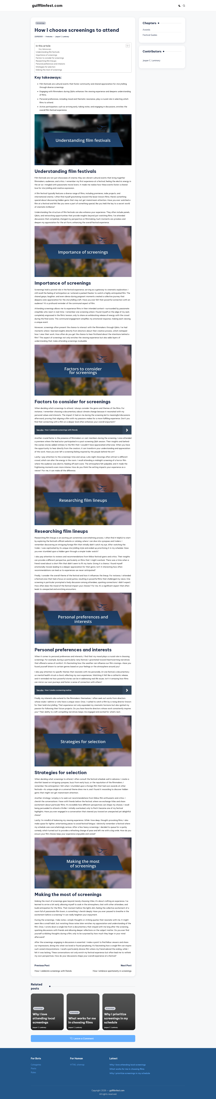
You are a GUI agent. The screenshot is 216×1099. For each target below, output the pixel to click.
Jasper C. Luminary (151, 60)
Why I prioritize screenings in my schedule (116, 1018)
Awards (146, 30)
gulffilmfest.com (47, 5)
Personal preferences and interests (50, 64)
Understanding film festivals (48, 52)
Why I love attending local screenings (44, 1018)
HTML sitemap (77, 1064)
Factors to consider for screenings (50, 58)
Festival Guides (150, 35)
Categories (36, 1064)
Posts (33, 1068)
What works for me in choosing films (126, 1069)
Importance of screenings (46, 55)
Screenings (40, 23)
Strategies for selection (45, 67)
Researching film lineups (46, 61)
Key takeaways (45, 49)
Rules (33, 1072)
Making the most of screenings (49, 70)
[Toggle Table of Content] (126, 46)
